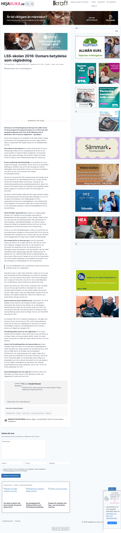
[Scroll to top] (4, 526)
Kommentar (6, 441)
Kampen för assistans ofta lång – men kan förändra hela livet (57, 505)
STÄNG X (112, 489)
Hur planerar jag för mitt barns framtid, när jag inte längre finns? (12, 505)
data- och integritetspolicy (114, 500)
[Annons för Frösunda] (97, 211)
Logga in (94, 6)
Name (4, 463)
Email (28, 463)
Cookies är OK (112, 523)
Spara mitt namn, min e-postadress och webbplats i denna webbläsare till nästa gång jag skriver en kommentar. (24, 470)
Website (52, 463)
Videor (94, 2)
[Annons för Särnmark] (97, 159)
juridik (18, 413)
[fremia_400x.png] (85, 121)
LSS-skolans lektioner (37, 413)
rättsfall (48, 413)
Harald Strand (11, 64)
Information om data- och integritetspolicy (111, 516)
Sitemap (17, 521)
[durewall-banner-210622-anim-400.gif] (85, 97)
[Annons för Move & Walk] (97, 291)
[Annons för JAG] (109, 83)
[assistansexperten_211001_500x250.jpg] (97, 244)
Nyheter (47, 64)
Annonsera (101, 2)
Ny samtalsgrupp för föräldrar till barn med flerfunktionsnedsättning (34, 505)
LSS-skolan (26, 413)
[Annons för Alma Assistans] (35, 41)
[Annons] (60, 24)
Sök (76, 28)
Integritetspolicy (7, 521)
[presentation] (13, 494)
